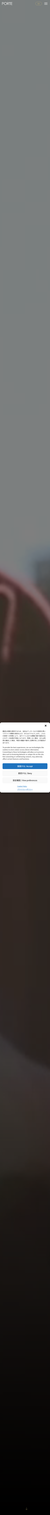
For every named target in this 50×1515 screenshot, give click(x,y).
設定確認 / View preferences (25, 780)
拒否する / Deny (25, 773)
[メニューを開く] (46, 4)
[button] (45, 725)
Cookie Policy (22, 786)
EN (39, 3)
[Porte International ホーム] (7, 3)
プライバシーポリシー (25, 789)
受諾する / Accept (25, 766)
